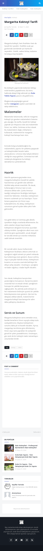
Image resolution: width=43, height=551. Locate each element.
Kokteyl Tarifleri (8, 9)
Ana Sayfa (7, 17)
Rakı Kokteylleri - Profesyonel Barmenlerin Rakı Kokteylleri (26, 446)
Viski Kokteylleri (22, 9)
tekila (19, 347)
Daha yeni (6, 432)
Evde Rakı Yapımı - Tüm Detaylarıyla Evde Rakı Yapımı (26, 456)
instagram (14, 104)
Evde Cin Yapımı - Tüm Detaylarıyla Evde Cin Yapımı (26, 465)
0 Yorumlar (10, 29)
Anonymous (16, 493)
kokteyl (14, 17)
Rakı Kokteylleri (36, 9)
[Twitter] (16, 35)
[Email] (26, 35)
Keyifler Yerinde (18, 485)
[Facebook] (12, 35)
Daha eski (36, 432)
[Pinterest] (21, 35)
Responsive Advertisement (21, 509)
